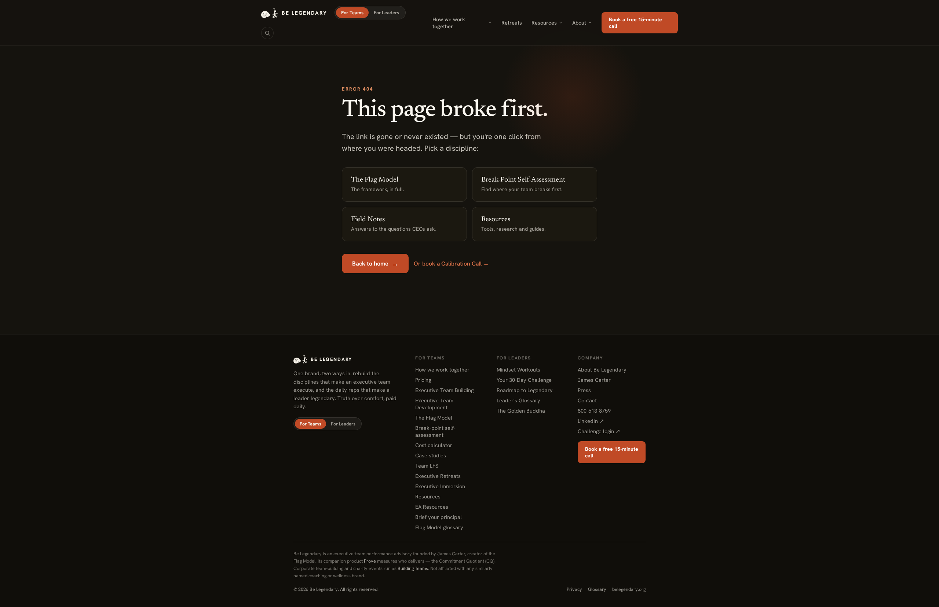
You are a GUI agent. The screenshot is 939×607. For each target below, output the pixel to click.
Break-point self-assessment (435, 431)
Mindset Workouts (518, 369)
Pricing (423, 379)
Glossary (597, 589)
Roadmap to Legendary (525, 390)
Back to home (375, 263)
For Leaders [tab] (386, 13)
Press (584, 390)
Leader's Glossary (518, 400)
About (579, 22)
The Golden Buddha (521, 410)
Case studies (430, 455)
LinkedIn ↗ (591, 420)
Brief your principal (438, 516)
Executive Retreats (438, 475)
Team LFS (426, 465)
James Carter (594, 379)
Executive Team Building (444, 390)
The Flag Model (433, 417)
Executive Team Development (434, 404)
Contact (587, 400)
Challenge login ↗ (599, 431)
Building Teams (413, 568)
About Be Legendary (602, 369)
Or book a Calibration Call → (451, 263)
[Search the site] (267, 33)
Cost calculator (433, 445)
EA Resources (431, 506)
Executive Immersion (440, 486)
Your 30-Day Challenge (524, 379)
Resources (544, 22)
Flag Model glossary (439, 527)
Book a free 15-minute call (635, 22)
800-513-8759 (594, 410)
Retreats (511, 22)
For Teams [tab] (352, 13)
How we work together (448, 23)
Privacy (574, 589)
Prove (370, 561)
